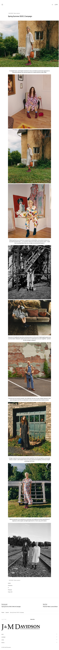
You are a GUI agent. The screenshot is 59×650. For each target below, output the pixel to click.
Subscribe (32, 619)
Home (3, 612)
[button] (2, 4)
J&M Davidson (8, 647)
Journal (7, 612)
